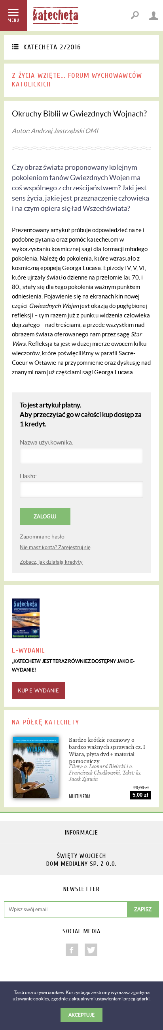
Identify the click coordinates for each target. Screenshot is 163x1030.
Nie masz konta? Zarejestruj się (55, 547)
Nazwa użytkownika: (47, 442)
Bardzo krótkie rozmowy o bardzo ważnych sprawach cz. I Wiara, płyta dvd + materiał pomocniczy (107, 750)
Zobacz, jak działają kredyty (51, 562)
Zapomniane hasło (42, 536)
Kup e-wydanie (38, 691)
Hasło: (28, 476)
